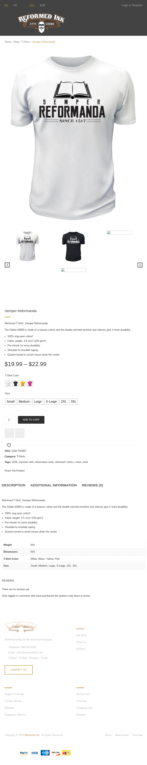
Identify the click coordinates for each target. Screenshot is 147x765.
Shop (16, 41)
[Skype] (92, 5)
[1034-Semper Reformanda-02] (73, 246)
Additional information (53, 485)
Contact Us (19, 669)
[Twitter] (84, 5)
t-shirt (78, 462)
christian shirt (26, 462)
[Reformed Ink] (41, 23)
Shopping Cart (84, 707)
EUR (42, 5)
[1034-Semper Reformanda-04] (73, 284)
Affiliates (9, 707)
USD (31, 5)
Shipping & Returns (15, 714)
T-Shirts (25, 41)
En (6, 5)
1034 (14, 462)
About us (81, 642)
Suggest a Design (14, 694)
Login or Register (132, 5)
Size (7, 393)
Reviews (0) (92, 485)
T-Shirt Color (12, 375)
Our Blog (81, 635)
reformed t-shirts (64, 462)
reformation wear (44, 462)
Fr (15, 5)
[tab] (15, 487)
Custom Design (13, 701)
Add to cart (31, 419)
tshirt (85, 462)
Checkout (81, 701)
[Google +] (52, 470)
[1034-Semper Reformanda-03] (119, 246)
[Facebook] (109, 5)
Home (8, 41)
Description (13, 485)
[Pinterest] (45, 470)
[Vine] (101, 5)
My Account (83, 694)
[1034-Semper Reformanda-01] (73, 138)
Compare (20, 433)
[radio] (8, 384)
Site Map (137, 735)
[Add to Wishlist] (9, 433)
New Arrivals (122, 735)
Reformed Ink (32, 735)
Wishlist (80, 649)
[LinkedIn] (59, 470)
